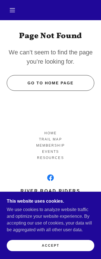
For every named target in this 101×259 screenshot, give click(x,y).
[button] (12, 10)
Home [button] (50, 133)
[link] (50, 177)
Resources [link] (50, 158)
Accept (50, 246)
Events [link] (50, 152)
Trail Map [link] (50, 139)
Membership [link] (50, 145)
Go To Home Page (50, 83)
